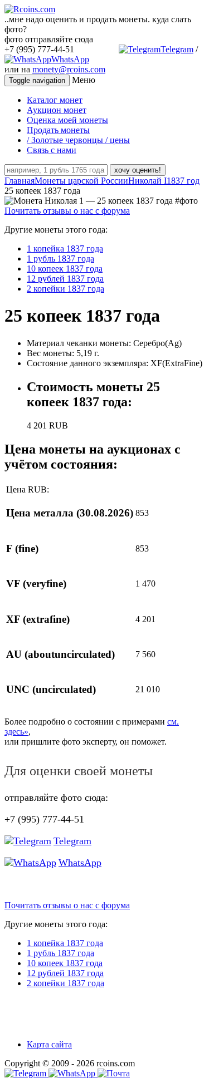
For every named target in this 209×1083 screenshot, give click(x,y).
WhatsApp (70, 59)
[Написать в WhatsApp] (73, 1073)
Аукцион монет (56, 110)
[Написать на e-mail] (114, 1071)
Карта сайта (49, 1044)
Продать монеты (58, 130)
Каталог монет (54, 100)
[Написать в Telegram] (26, 1073)
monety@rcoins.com (68, 69)
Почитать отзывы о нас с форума (67, 210)
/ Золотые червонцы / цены (78, 140)
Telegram (177, 49)
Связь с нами (51, 150)
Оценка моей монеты (67, 120)
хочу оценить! (137, 170)
